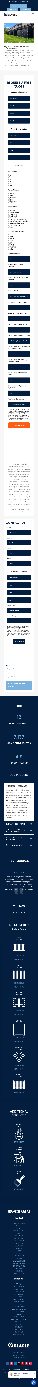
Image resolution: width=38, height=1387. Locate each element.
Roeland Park (19, 1266)
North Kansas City (19, 1319)
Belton (19, 1284)
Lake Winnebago (19, 1309)
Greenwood (19, 1297)
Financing (12, 9)
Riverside (19, 1329)
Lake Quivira (19, 1241)
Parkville (19, 1322)
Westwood (19, 1273)
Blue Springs (19, 1287)
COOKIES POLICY (19, 1355)
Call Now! (25, 9)
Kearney (19, 1304)
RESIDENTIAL (19, 959)
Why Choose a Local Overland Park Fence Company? (17, 47)
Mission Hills (19, 1256)
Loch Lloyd (19, 1317)
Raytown (19, 1327)
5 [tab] (24, 912)
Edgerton (19, 1228)
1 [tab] (13, 912)
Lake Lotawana (19, 1307)
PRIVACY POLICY (18, 1353)
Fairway (19, 1233)
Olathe (19, 1258)
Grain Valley (19, 1292)
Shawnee (19, 1268)
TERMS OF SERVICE (19, 1358)
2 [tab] (16, 912)
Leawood (19, 1246)
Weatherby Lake (19, 1334)
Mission (19, 1253)
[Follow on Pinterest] (26, 1363)
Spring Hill (19, 1271)
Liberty (19, 1314)
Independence (19, 1299)
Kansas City (19, 1238)
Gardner (19, 1236)
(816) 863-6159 (10, 677)
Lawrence (19, 1243)
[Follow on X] (19, 1363)
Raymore (19, 1324)
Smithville (19, 1332)
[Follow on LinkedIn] (15, 1363)
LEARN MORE (19, 1092)
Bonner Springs (19, 1223)
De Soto (18, 1226)
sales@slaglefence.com (14, 669)
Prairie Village (19, 1263)
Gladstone (19, 1289)
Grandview (19, 1294)
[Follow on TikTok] (30, 1363)
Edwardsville (19, 1231)
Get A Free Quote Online (16, 685)
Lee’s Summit (19, 1312)
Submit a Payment (18, 6)
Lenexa (19, 1248)
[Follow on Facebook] (7, 1363)
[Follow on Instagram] (11, 1363)
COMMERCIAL (19, 956)
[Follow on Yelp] (22, 1363)
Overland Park (19, 1261)
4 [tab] (21, 912)
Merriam (19, 1251)
